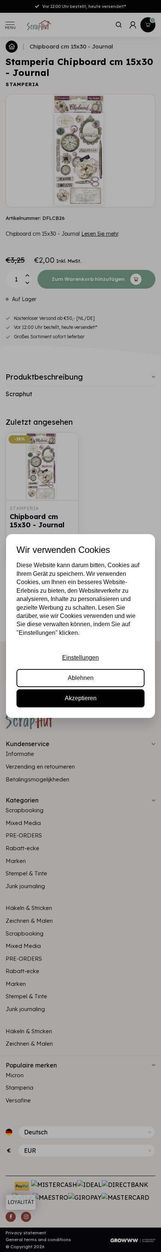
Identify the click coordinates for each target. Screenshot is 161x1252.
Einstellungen (80, 657)
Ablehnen (81, 678)
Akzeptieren (81, 698)
